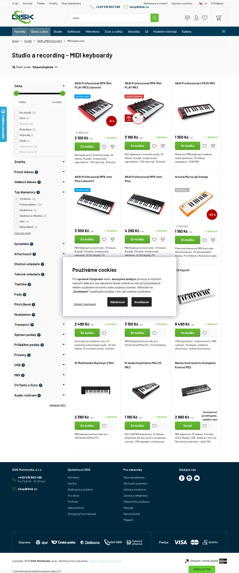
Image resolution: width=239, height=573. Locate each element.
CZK (202, 3)
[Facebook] (182, 478)
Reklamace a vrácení (155, 3)
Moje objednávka (71, 3)
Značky (53, 3)
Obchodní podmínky (135, 483)
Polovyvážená (30, 204)
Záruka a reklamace (135, 495)
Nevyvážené (28, 227)
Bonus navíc (28, 152)
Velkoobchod (76, 507)
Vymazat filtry (57, 405)
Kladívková (28, 210)
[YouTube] (197, 478)
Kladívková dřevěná (33, 215)
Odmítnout (117, 302)
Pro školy (73, 495)
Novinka (26, 123)
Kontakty (73, 477)
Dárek (24, 140)
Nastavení (85, 304)
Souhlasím (141, 302)
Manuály (128, 507)
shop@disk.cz (139, 6)
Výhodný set (28, 146)
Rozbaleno (27, 129)
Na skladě (27, 112)
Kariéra (72, 483)
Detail (187, 425)
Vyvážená (27, 198)
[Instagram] (189, 478)
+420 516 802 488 (108, 6)
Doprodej (26, 135)
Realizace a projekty (80, 489)
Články (41, 3)
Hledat (155, 18)
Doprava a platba (182, 3)
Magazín (128, 520)
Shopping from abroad (82, 513)
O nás (15, 3)
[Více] (221, 31)
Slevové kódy (131, 513)
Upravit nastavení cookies (105, 560)
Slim (24, 221)
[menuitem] (20, 32)
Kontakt (27, 3)
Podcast (73, 501)
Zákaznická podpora (136, 501)
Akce (24, 118)
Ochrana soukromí (134, 489)
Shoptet (195, 560)
